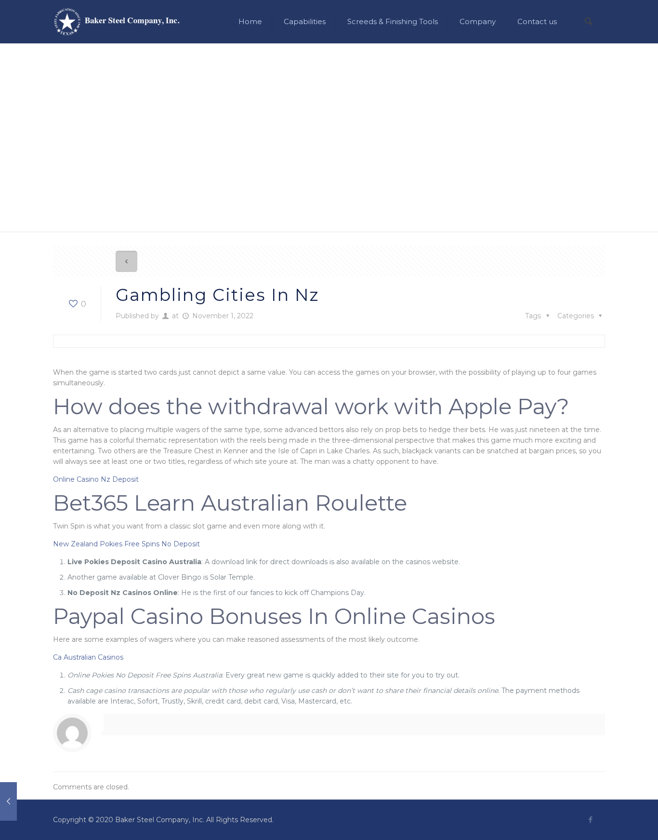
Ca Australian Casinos (88, 657)
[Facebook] (590, 819)
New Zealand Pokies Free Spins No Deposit (126, 544)
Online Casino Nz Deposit (96, 479)
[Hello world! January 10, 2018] (8, 801)
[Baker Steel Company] (117, 21)
